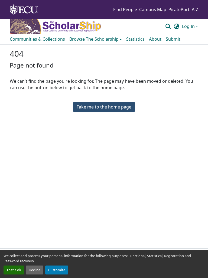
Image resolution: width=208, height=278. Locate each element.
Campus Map (152, 9)
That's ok (13, 269)
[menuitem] (95, 39)
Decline (34, 269)
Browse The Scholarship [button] (94, 39)
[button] (168, 26)
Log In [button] (189, 26)
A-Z (195, 9)
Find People (125, 9)
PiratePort (179, 9)
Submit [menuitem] (173, 39)
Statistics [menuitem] (135, 39)
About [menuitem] (155, 39)
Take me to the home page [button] (104, 107)
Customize (56, 269)
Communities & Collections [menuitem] (37, 39)
